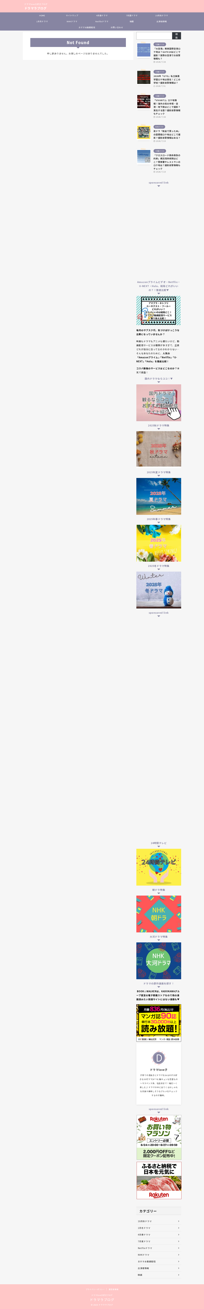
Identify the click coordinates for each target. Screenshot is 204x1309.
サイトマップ (72, 15)
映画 (132, 21)
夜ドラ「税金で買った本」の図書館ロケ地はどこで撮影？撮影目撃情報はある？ (167, 134)
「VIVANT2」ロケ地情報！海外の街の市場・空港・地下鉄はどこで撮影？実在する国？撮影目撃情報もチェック (167, 107)
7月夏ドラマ (132, 15)
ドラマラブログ (35, 8)
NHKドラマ (72, 21)
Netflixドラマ (101, 21)
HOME (42, 15)
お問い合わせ (117, 27)
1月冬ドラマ (42, 21)
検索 (176, 35)
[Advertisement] (158, 233)
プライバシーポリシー (95, 1289)
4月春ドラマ (102, 15)
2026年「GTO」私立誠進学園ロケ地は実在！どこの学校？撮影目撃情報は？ (167, 79)
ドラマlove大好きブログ (102, 1295)
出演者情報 (162, 21)
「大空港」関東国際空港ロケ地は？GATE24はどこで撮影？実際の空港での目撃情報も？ (167, 53)
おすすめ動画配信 (87, 27)
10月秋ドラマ (161, 15)
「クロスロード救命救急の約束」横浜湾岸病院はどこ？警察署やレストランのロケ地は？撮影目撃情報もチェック (167, 162)
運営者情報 (113, 1289)
